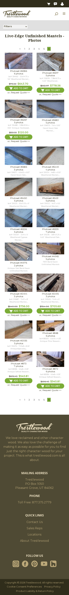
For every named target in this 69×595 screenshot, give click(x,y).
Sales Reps (34, 528)
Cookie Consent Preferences (24, 586)
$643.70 (22, 83)
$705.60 (55, 306)
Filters (8, 26)
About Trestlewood (34, 540)
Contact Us (34, 522)
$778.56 (55, 85)
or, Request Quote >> (19, 92)
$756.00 (24, 306)
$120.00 (23, 132)
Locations (34, 534)
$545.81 (24, 376)
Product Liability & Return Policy (35, 590)
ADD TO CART (21, 88)
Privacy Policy (52, 586)
